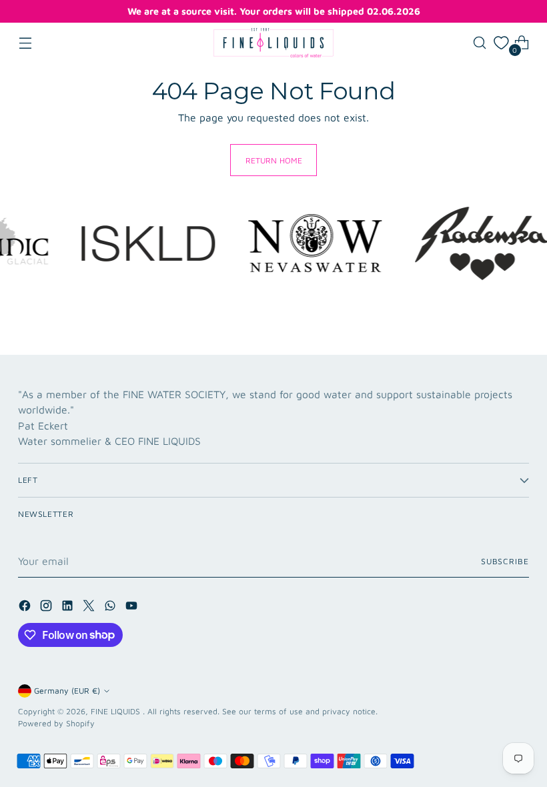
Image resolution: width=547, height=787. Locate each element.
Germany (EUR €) (67, 691)
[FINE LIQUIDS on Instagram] (47, 608)
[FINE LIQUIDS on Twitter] (90, 608)
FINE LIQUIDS (117, 711)
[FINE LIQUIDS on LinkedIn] (69, 608)
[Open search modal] (480, 43)
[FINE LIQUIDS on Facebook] (26, 608)
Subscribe (505, 561)
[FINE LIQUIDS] (273, 42)
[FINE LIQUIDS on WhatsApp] (111, 608)
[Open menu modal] (25, 43)
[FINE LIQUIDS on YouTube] (133, 608)
